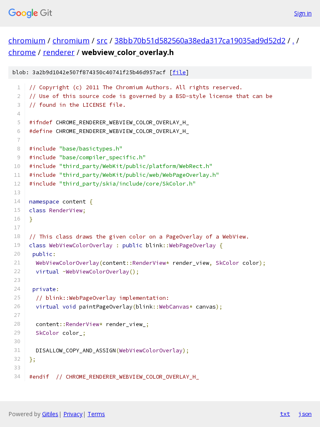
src (102, 40)
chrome (22, 52)
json (305, 413)
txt (285, 413)
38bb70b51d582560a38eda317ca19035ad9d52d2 (200, 40)
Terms (96, 414)
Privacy (72, 414)
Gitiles (50, 414)
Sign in (303, 13)
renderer (59, 52)
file (179, 72)
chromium (26, 40)
